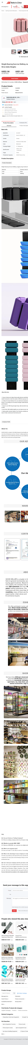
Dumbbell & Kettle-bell (6, 1001)
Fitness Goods (22, 1024)
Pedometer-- (18, 996)
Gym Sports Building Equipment (10, 1031)
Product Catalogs (22, 993)
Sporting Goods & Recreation (11, 10)
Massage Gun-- (5, 996)
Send (14, 910)
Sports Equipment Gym (21, 1027)
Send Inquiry (14, 78)
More (2, 1034)
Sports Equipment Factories (9, 1024)
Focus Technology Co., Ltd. (18, 1039)
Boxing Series (18, 1001)
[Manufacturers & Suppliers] (14, 2)
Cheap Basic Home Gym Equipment (11, 1017)
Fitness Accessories (19, 999)
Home (2, 10)
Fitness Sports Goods (8, 1027)
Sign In (3, 116)
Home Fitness (4, 999)
